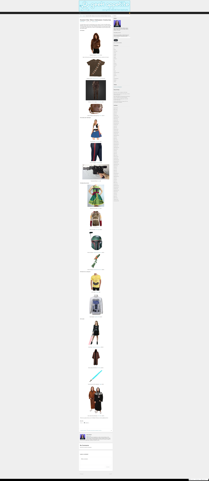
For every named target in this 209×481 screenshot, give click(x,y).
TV (114, 77)
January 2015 (116, 130)
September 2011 (116, 176)
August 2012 (116, 165)
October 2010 (116, 188)
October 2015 (116, 124)
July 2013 (115, 150)
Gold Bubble (98, 162)
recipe (115, 70)
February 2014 (116, 141)
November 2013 (116, 144)
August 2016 (116, 118)
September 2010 (116, 190)
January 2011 (116, 184)
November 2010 (116, 187)
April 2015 (115, 127)
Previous (81, 473)
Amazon (100, 115)
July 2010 (115, 193)
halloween (84, 430)
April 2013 (115, 153)
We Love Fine (99, 101)
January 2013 (116, 158)
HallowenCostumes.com (96, 78)
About (80, 12)
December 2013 (116, 142)
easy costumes (92, 430)
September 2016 (116, 117)
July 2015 (115, 126)
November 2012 (116, 161)
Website (87, 436)
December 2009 (116, 200)
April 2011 (115, 181)
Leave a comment (95, 21)
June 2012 (115, 168)
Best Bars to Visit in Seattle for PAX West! (120, 92)
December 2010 (116, 185)
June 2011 (115, 179)
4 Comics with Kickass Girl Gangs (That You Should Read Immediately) (121, 102)
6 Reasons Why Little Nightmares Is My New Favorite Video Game (121, 99)
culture (115, 55)
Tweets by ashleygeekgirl (118, 86)
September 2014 (116, 135)
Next (110, 473)
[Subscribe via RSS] (129, 13)
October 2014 (116, 133)
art (114, 48)
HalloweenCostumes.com (98, 252)
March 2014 (115, 139)
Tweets (115, 84)
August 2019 (116, 107)
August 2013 (116, 149)
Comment (108, 466)
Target (100, 384)
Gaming (115, 63)
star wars (100, 430)
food (114, 61)
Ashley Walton (82, 21)
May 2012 (115, 170)
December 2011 (116, 173)
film (114, 60)
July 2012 (115, 167)
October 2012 (116, 162)
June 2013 (115, 152)
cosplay (82, 430)
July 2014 (115, 136)
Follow (116, 40)
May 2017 (115, 113)
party (114, 67)
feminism (115, 58)
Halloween (96, 430)
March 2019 (115, 109)
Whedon (115, 80)
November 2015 (116, 123)
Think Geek (97, 229)
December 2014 (116, 132)
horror (115, 66)
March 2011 (115, 182)
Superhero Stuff (96, 316)
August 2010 (116, 191)
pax (114, 69)
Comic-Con (115, 51)
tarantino (115, 75)
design (115, 57)
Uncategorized (116, 78)
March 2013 (115, 155)
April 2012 (115, 171)
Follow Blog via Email (117, 32)
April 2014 (115, 138)
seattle (115, 73)
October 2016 (116, 115)
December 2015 (116, 121)
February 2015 (116, 129)
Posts (90, 436)
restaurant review (116, 72)
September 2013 (116, 147)
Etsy (98, 180)
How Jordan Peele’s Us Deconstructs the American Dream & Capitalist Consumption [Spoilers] (122, 97)
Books (115, 49)
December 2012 (116, 159)
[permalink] (111, 430)
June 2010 (115, 194)
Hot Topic (97, 55)
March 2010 (115, 197)
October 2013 (116, 145)
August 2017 (116, 110)
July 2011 (115, 177)
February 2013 (116, 156)
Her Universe (98, 141)
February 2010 (116, 199)
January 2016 (116, 120)
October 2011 (116, 174)
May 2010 (115, 196)
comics (115, 52)
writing (115, 81)
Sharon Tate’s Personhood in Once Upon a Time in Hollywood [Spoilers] (122, 94)
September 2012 (116, 164)
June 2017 (115, 112)
